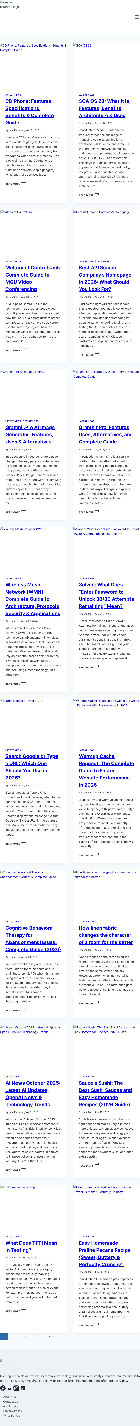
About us (9, 1397)
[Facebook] (3, 1389)
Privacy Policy (12, 1411)
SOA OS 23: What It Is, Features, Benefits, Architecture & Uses (105, 108)
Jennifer (13, 130)
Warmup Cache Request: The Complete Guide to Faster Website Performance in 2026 (106, 770)
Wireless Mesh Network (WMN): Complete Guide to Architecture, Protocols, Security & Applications (33, 599)
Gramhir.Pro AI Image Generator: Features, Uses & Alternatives (30, 434)
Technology (104, 261)
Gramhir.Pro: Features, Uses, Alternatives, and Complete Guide (106, 434)
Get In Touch (12, 1406)
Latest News (13, 95)
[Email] (9, 1389)
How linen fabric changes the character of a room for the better (106, 935)
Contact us (10, 1401)
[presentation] (33, 65)
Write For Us (11, 1415)
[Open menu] (136, 17)
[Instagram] (16, 1389)
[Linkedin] (23, 1389)
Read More (15, 183)
